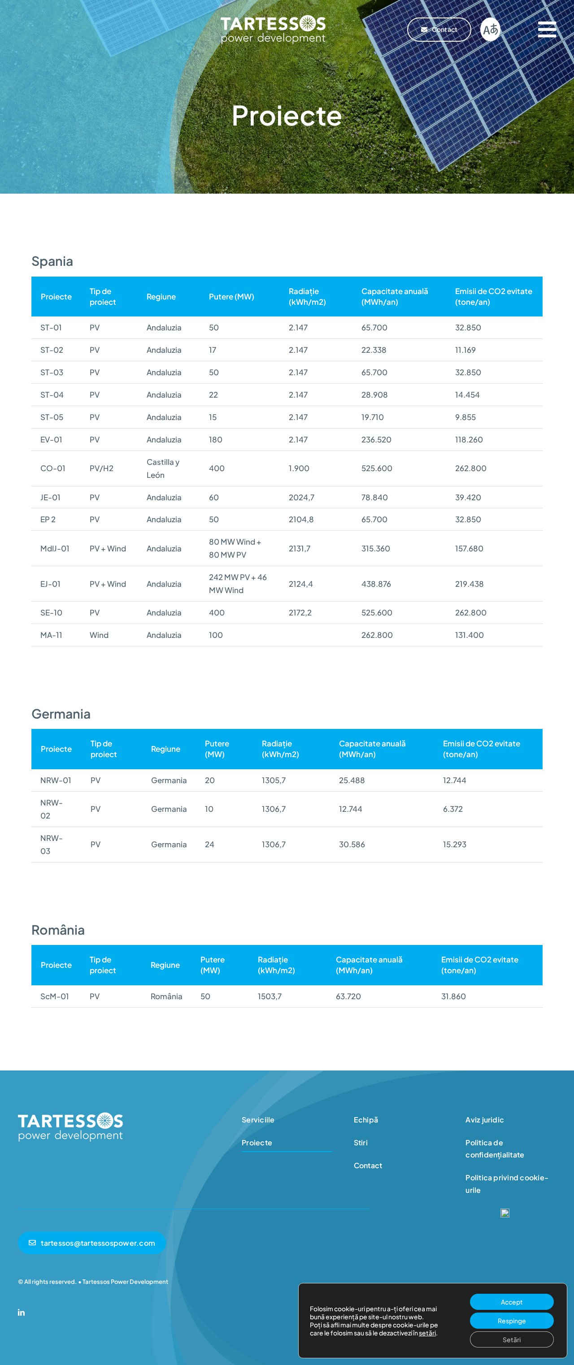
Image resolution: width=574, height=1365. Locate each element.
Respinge (512, 1321)
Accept (512, 1302)
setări (427, 1333)
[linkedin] (21, 1312)
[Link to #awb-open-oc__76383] (547, 29)
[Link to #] (490, 29)
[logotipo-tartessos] (273, 17)
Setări (512, 1339)
